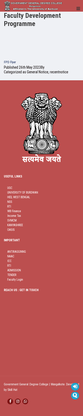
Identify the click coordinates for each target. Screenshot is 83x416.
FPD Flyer (10, 62)
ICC (9, 261)
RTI (9, 206)
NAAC (10, 256)
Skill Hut (12, 390)
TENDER (11, 275)
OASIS (11, 230)
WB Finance (14, 211)
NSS (9, 202)
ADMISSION (14, 270)
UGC (9, 188)
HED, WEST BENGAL (18, 197)
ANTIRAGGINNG (16, 251)
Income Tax (14, 216)
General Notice (37, 72)
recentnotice (59, 72)
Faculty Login (15, 279)
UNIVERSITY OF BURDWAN (22, 192)
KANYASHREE (15, 225)
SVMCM (12, 220)
